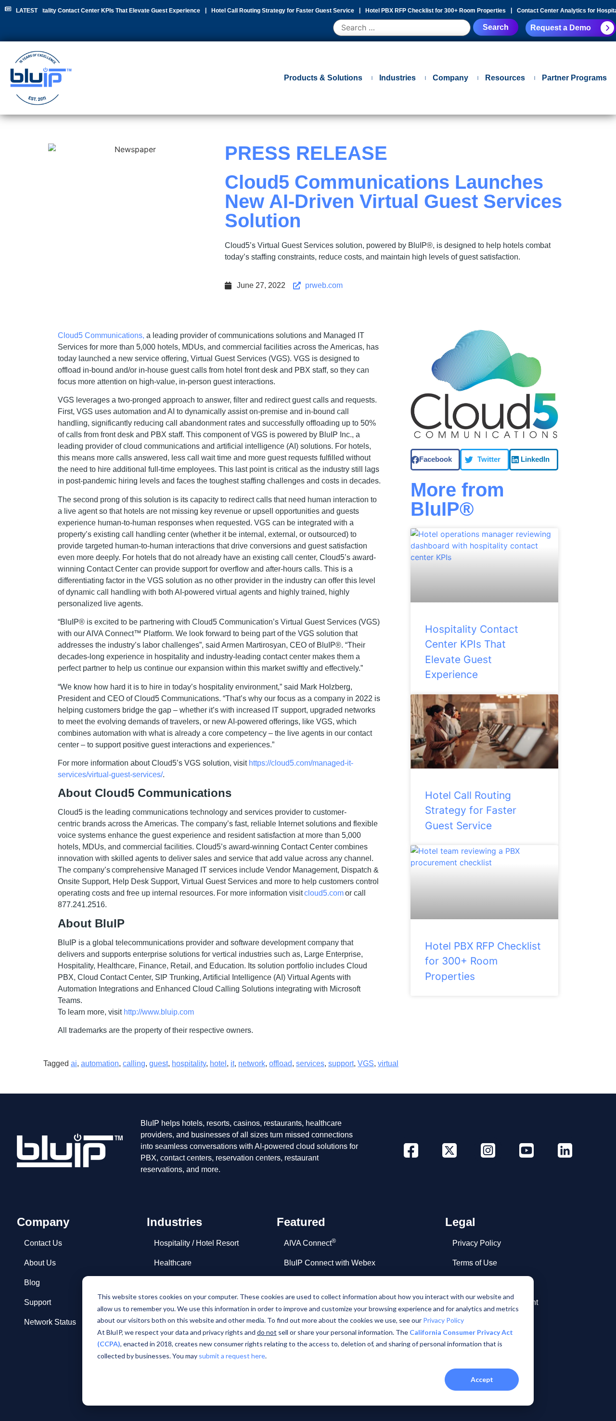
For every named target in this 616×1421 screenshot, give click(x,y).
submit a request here (232, 1356)
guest (158, 1063)
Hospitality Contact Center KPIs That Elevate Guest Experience (111, 10)
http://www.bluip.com (159, 1012)
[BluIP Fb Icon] (411, 1150)
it (232, 1063)
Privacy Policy (443, 1320)
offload (280, 1063)
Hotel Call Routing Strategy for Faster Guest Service (280, 10)
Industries (174, 1221)
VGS (366, 1063)
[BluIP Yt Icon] (526, 1150)
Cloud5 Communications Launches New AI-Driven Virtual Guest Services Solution (393, 201)
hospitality (189, 1063)
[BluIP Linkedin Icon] (565, 1150)
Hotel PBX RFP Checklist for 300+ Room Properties (433, 10)
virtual (388, 1063)
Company (43, 1221)
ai (74, 1063)
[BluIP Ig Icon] (488, 1150)
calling (134, 1063)
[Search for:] (402, 28)
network (251, 1063)
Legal (460, 1221)
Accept (482, 1379)
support (341, 1063)
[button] (435, 459)
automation (100, 1063)
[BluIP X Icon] (449, 1150)
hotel (218, 1063)
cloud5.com (324, 893)
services (310, 1063)
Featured (301, 1221)
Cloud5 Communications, (101, 335)
